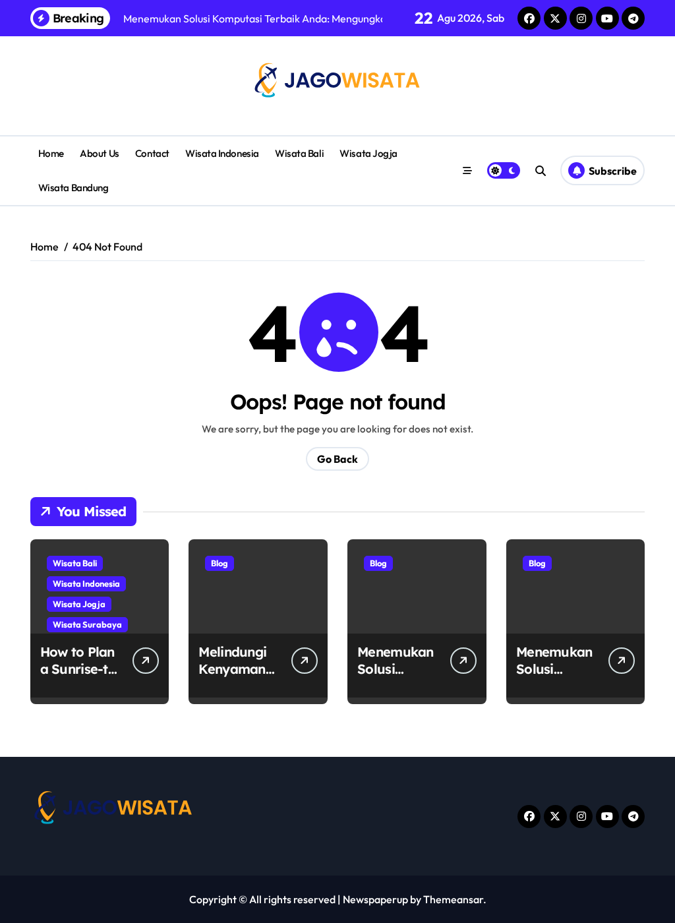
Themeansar (453, 899)
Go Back (337, 458)
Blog (219, 563)
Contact (152, 153)
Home (51, 153)
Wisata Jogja (368, 153)
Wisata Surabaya (87, 624)
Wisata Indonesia (222, 153)
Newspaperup (375, 899)
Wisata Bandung (73, 187)
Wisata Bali (299, 153)
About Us (99, 153)
